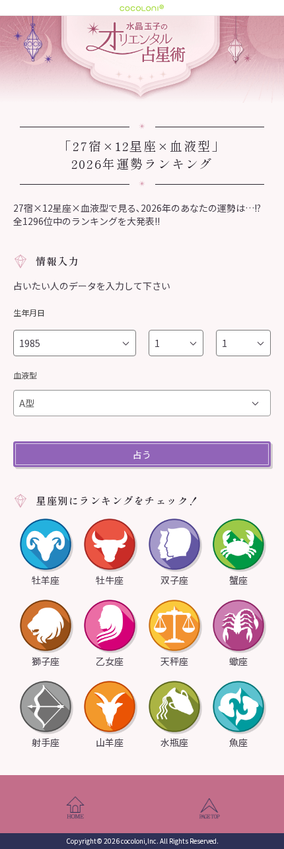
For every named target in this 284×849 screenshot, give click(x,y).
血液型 (25, 375)
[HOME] (75, 809)
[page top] (209, 809)
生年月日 (29, 312)
